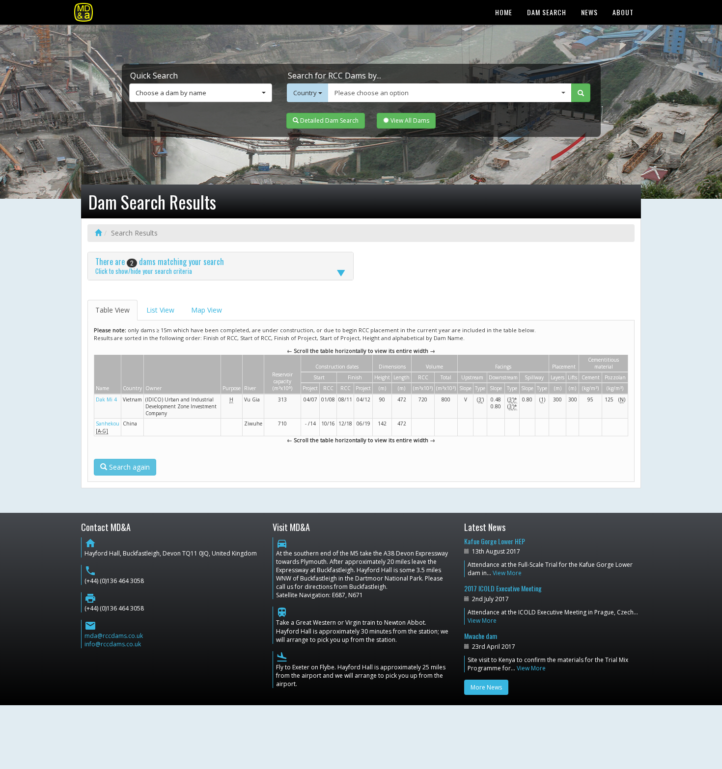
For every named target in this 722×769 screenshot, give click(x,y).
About (623, 12)
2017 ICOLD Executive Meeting (503, 588)
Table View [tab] (112, 310)
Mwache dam (480, 636)
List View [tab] (160, 310)
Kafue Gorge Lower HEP (494, 541)
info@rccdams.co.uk (112, 644)
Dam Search (546, 12)
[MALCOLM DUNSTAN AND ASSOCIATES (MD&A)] (83, 12)
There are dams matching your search (159, 265)
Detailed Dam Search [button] (329, 120)
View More (507, 573)
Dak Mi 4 (106, 399)
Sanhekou (107, 423)
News (589, 12)
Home (503, 12)
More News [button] (486, 687)
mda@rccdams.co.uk (113, 636)
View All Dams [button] (409, 120)
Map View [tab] (206, 310)
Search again (128, 467)
